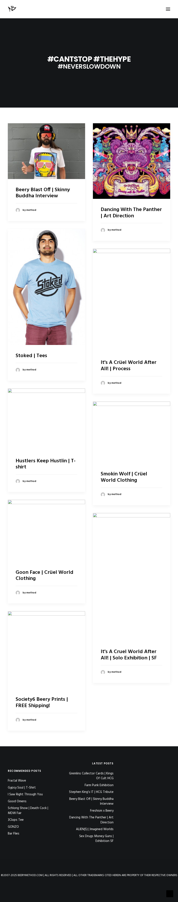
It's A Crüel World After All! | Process (129, 365)
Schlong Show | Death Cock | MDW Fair (28, 811)
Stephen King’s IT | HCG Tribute (91, 792)
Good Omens (17, 801)
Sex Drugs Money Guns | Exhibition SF (96, 839)
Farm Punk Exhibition (99, 785)
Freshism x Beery (101, 810)
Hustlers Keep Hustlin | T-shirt (46, 464)
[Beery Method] (12, 9)
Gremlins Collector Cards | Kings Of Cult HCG (91, 776)
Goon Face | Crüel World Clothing (44, 575)
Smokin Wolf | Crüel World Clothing (124, 477)
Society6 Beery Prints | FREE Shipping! (42, 702)
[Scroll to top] (169, 893)
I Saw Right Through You (25, 794)
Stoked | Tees (31, 356)
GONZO (13, 826)
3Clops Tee (16, 820)
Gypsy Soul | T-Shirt (22, 787)
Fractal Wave (17, 780)
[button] (168, 9)
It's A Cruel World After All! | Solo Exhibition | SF (129, 655)
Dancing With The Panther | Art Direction (131, 213)
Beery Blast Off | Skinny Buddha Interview (43, 193)
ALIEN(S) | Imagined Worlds (94, 829)
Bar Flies (13, 833)
